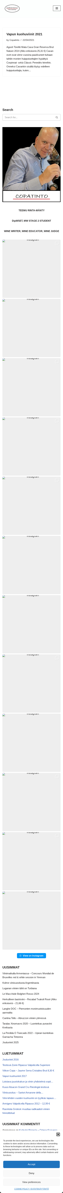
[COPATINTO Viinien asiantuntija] (12, 8)
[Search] (57, 117)
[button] (58, 1134)
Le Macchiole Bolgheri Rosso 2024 (20, 993)
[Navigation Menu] (57, 8)
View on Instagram (33, 955)
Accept (31, 1164)
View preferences (31, 1182)
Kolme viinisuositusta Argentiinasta (20, 982)
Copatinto (14, 40)
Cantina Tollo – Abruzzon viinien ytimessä (24, 1018)
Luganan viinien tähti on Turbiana (19, 988)
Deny (31, 1173)
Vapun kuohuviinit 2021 (24, 34)
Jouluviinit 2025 (10, 1042)
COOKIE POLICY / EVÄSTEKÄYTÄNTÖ (31, 1189)
